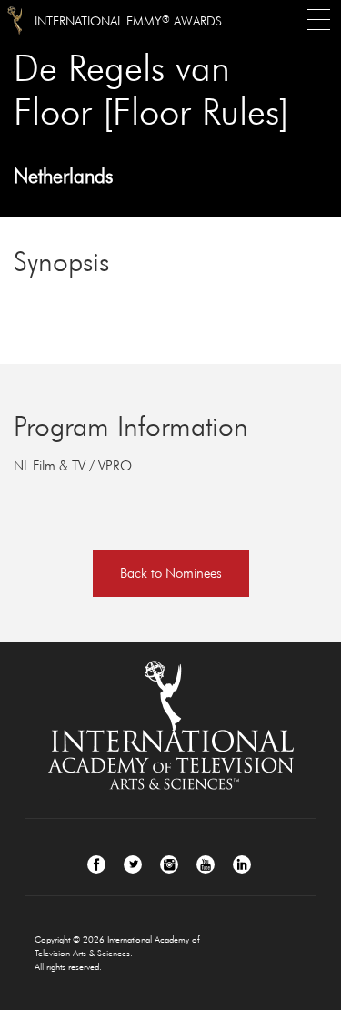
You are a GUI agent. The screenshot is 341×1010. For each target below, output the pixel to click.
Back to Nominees (171, 572)
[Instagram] (169, 864)
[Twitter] (133, 864)
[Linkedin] (242, 864)
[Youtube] (205, 864)
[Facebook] (96, 864)
